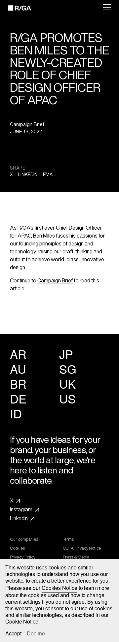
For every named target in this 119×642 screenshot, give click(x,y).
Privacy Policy (22, 557)
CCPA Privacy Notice (82, 548)
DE (18, 398)
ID (15, 413)
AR (18, 353)
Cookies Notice (59, 588)
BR (18, 383)
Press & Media (76, 557)
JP (66, 353)
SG (67, 368)
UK (67, 383)
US (67, 398)
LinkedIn (19, 518)
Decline (36, 633)
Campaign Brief (55, 280)
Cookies (17, 548)
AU (18, 368)
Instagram (21, 509)
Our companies (24, 539)
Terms (68, 539)
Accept (13, 633)
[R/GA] (15, 8)
